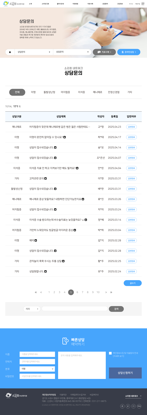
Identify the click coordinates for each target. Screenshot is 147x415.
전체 (17, 92)
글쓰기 (132, 283)
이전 (41, 292)
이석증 (81, 92)
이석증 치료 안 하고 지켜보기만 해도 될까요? (52, 168)
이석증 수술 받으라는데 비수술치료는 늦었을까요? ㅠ (57, 220)
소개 (30, 4)
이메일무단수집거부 (78, 395)
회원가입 (137, 4)
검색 (116, 309)
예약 (32, 240)
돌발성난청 (49, 92)
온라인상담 (129, 52)
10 (97, 292)
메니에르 (97, 92)
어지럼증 (65, 92)
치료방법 (75, 4)
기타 (129, 92)
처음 (35, 292)
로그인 (131, 4)
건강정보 (120, 4)
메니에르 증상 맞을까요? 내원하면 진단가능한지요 (55, 199)
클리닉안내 (60, 4)
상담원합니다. (36, 271)
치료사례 (90, 4)
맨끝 (111, 292)
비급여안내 (94, 395)
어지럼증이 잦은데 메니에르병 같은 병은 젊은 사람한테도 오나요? (60, 127)
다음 (106, 292)
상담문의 (105, 4)
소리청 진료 (45, 4)
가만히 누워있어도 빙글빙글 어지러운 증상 (51, 230)
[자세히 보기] (118, 356)
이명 (33, 92)
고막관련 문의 (36, 178)
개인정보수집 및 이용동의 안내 (125, 353)
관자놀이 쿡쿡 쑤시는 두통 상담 (45, 261)
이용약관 (63, 395)
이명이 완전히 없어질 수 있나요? (46, 137)
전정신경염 (113, 92)
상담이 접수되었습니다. (41, 147)
